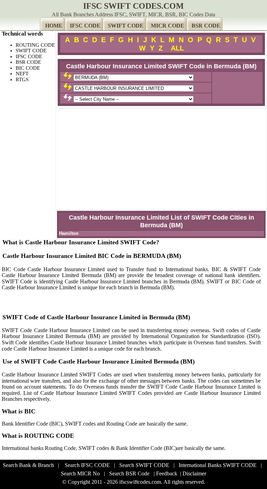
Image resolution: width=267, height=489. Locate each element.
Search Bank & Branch (28, 465)
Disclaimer (194, 473)
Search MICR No (80, 473)
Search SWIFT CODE (144, 465)
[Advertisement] (161, 159)
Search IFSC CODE (87, 465)
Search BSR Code (129, 473)
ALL (177, 48)
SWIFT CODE (126, 26)
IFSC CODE (85, 26)
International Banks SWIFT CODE (218, 465)
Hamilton (69, 233)
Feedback (166, 473)
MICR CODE (167, 26)
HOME (54, 26)
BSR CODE (206, 26)
